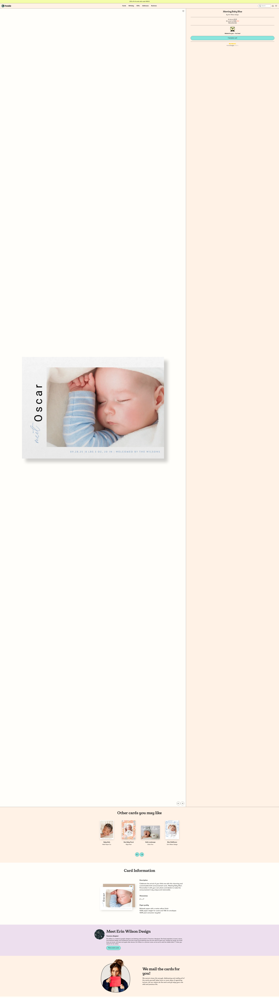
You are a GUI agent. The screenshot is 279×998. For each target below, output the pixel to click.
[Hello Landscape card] (150, 832)
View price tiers (232, 22)
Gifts (138, 5)
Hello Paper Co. (106, 844)
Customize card (232, 38)
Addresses (145, 5)
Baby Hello (107, 842)
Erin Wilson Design (233, 14)
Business (154, 5)
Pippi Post (129, 844)
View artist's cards (113, 948)
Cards (124, 5)
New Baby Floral (129, 842)
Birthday (131, 5)
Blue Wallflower (172, 842)
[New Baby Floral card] (128, 829)
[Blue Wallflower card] (172, 829)
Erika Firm (150, 844)
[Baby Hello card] (106, 829)
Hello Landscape (150, 842)
